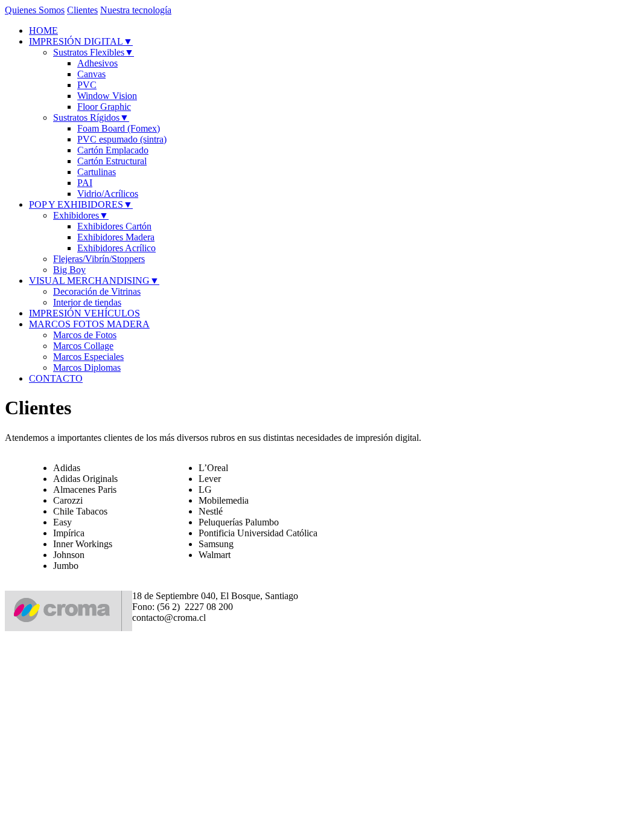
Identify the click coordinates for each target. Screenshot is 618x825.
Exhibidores (81, 215)
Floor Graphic (104, 106)
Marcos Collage (83, 346)
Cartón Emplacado (112, 150)
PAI (84, 183)
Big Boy (69, 270)
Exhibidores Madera (115, 237)
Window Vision (107, 96)
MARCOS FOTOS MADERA (89, 324)
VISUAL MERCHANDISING (94, 280)
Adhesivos (97, 63)
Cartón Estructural (112, 161)
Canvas (91, 74)
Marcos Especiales (88, 357)
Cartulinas (96, 172)
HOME (43, 30)
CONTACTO (56, 378)
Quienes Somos (35, 10)
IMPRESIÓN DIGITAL (81, 41)
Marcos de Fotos (84, 335)
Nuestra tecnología (135, 10)
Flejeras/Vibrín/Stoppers (99, 259)
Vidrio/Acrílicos (107, 193)
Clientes (82, 10)
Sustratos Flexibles (93, 52)
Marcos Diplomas (87, 367)
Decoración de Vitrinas (97, 291)
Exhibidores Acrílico (116, 248)
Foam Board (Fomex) (118, 128)
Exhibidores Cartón (114, 226)
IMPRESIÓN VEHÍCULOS (84, 313)
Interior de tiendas (87, 302)
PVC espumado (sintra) (122, 139)
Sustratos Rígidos (91, 117)
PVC (87, 85)
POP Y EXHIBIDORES (81, 204)
